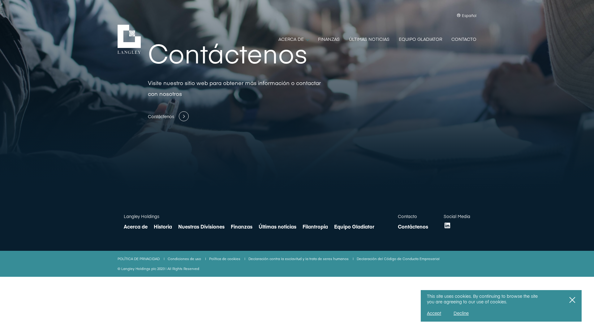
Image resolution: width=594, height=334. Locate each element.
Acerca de (136, 226)
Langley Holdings (141, 216)
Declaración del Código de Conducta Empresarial (398, 258)
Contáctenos (413, 226)
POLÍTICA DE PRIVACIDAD (139, 258)
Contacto (407, 216)
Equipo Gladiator (354, 226)
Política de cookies (225, 258)
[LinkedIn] (447, 225)
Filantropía (315, 226)
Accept (434, 312)
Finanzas (241, 226)
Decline (461, 312)
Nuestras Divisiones (201, 226)
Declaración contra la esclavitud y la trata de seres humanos (299, 258)
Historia (163, 226)
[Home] (129, 39)
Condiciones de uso (185, 258)
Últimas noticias (277, 226)
